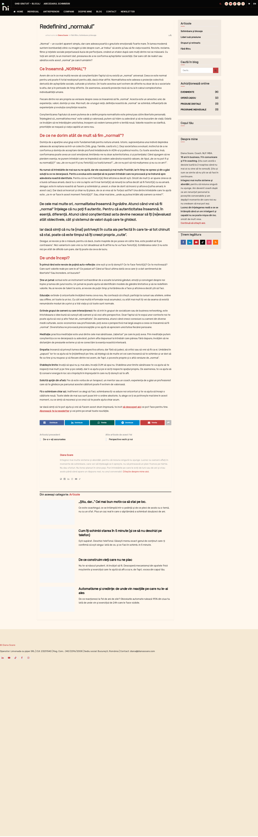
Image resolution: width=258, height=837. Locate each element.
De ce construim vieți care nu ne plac (105, 560)
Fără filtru (74, 35)
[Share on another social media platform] (168, 422)
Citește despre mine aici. (136, 471)
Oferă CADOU (188, 98)
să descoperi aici (132, 406)
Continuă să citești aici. (193, 223)
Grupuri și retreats (190, 42)
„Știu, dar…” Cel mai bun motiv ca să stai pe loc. (112, 502)
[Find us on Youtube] (230, 4)
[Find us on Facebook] (239, 4)
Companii (69, 11)
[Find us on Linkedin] (189, 242)
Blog (99, 11)
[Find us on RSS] (215, 242)
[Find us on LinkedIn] (226, 4)
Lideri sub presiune (191, 37)
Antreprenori (51, 11)
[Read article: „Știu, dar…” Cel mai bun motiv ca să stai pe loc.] (57, 512)
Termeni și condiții (67, 635)
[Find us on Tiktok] (202, 242)
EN (254, 4)
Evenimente (187, 92)
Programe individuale (193, 109)
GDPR (54, 635)
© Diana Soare (7, 645)
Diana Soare (63, 35)
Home (20, 11)
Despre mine (85, 11)
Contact (111, 11)
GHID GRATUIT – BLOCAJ (27, 3)
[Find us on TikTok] (234, 4)
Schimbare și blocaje (87, 35)
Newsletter (128, 11)
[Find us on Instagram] (243, 4)
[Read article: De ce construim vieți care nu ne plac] (57, 570)
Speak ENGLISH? (85, 635)
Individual (33, 11)
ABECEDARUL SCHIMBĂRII (57, 3)
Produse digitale (191, 103)
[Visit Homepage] (6, 6)
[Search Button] (220, 4)
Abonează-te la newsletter (54, 411)
